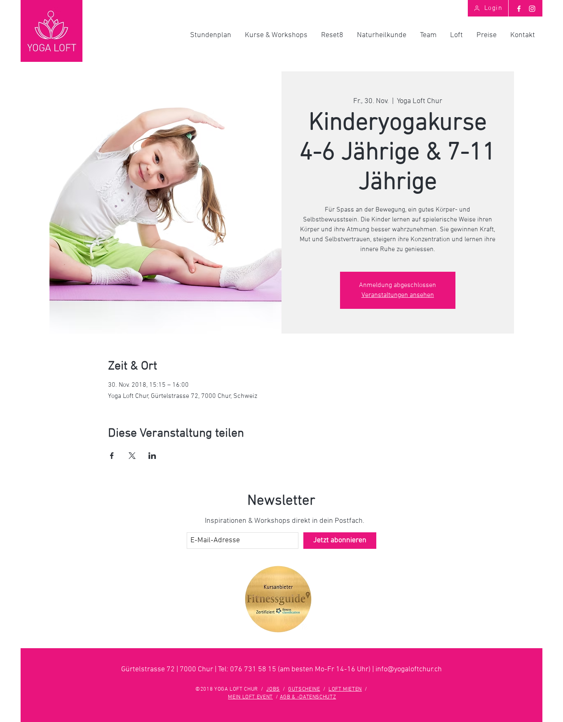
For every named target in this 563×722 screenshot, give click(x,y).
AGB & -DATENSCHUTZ (308, 697)
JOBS (273, 689)
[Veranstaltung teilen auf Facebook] (112, 455)
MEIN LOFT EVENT (250, 697)
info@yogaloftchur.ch (408, 669)
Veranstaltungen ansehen (397, 295)
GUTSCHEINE (304, 689)
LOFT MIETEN (345, 689)
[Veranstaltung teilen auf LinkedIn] (152, 455)
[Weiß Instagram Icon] (532, 9)
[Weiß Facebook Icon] (519, 9)
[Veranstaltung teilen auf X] (132, 455)
